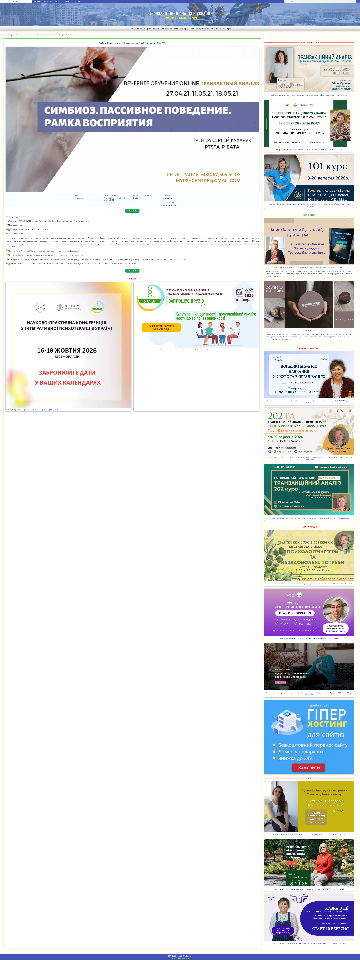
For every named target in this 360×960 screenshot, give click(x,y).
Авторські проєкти (178, 28)
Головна (131, 28)
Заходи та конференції (166, 28)
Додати (229, 28)
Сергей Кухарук (79, 198)
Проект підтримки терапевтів (218, 28)
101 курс (137, 28)
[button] (38, 1)
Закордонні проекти (204, 28)
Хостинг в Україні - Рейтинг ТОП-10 (180, 958)
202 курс (142, 28)
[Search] (357, 1)
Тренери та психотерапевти (191, 28)
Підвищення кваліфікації (152, 28)
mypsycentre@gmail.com (170, 205)
